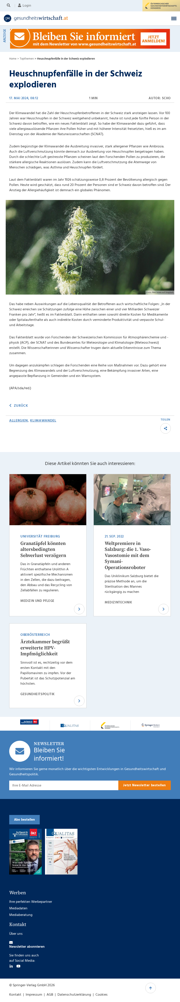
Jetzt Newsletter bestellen (144, 785)
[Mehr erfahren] (29, 722)
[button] (174, 18)
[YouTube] (18, 966)
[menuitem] (9, 5)
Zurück (21, 406)
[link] (71, 18)
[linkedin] (11, 966)
